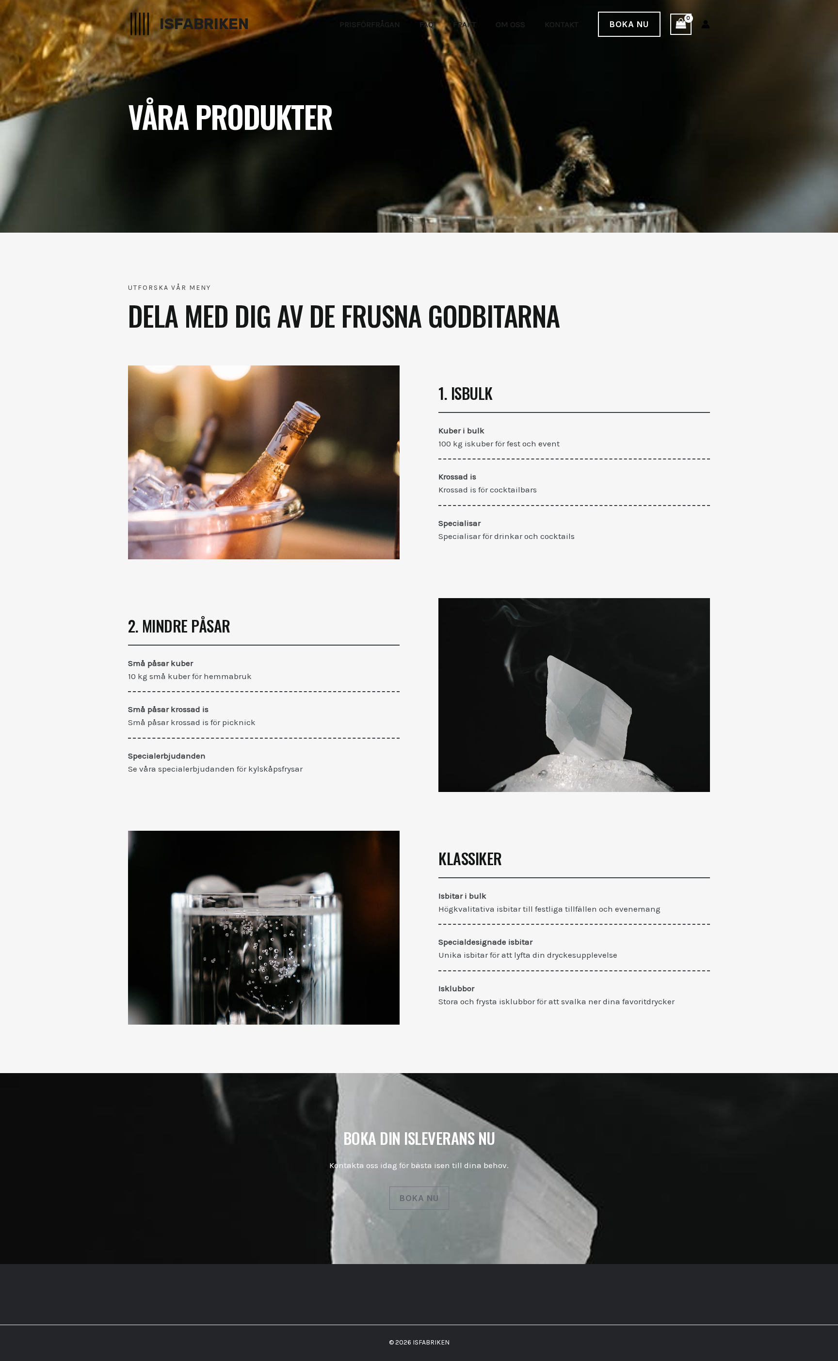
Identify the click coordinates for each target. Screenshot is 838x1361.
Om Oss (510, 24)
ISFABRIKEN (204, 24)
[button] (629, 24)
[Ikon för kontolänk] (705, 24)
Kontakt (562, 24)
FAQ (426, 24)
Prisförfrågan (369, 24)
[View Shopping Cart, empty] (681, 24)
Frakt (464, 24)
